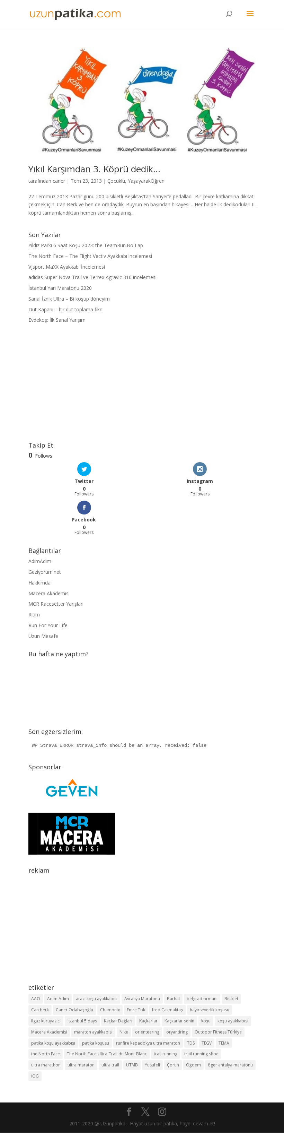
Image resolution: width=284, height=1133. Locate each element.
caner (59, 181)
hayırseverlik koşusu (209, 1010)
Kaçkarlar (148, 1021)
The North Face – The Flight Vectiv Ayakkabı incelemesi (90, 256)
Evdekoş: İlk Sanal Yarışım (57, 320)
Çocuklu (116, 181)
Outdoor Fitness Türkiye (218, 1032)
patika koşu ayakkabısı (53, 1043)
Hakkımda (39, 582)
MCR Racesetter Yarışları (55, 603)
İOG (35, 1076)
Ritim (34, 614)
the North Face (45, 1054)
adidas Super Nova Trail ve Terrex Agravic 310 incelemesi (92, 277)
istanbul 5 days (82, 1021)
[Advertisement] (142, 383)
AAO (35, 999)
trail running (165, 1054)
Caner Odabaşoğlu (74, 1010)
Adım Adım (58, 999)
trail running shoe (201, 1054)
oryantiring (177, 1032)
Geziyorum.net (44, 572)
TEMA (224, 1043)
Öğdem (193, 1065)
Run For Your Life (48, 625)
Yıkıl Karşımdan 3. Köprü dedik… (94, 169)
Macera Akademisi (49, 593)
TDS (191, 1043)
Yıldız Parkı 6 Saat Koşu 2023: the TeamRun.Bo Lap (85, 245)
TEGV (207, 1043)
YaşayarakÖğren (146, 181)
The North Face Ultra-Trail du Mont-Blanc (107, 1054)
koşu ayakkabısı (233, 1021)
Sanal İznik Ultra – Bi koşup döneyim (69, 298)
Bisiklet (231, 999)
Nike (123, 1032)
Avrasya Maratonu (142, 999)
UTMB (132, 1065)
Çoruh (173, 1065)
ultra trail (110, 1065)
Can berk (40, 1010)
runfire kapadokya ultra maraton (148, 1043)
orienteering (147, 1032)
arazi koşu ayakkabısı (96, 999)
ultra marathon (46, 1065)
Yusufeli (152, 1065)
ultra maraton (81, 1065)
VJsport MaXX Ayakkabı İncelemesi (66, 266)
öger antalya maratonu (230, 1065)
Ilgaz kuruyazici (46, 1021)
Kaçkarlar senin (179, 1021)
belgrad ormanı (202, 999)
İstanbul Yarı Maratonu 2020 (60, 288)
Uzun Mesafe (43, 636)
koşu (206, 1021)
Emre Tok (136, 1010)
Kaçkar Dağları (118, 1021)
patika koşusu (95, 1043)
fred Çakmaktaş (167, 1010)
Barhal (173, 999)
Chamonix (110, 1010)
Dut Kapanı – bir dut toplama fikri (65, 309)
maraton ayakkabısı (93, 1032)
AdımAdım (39, 561)
